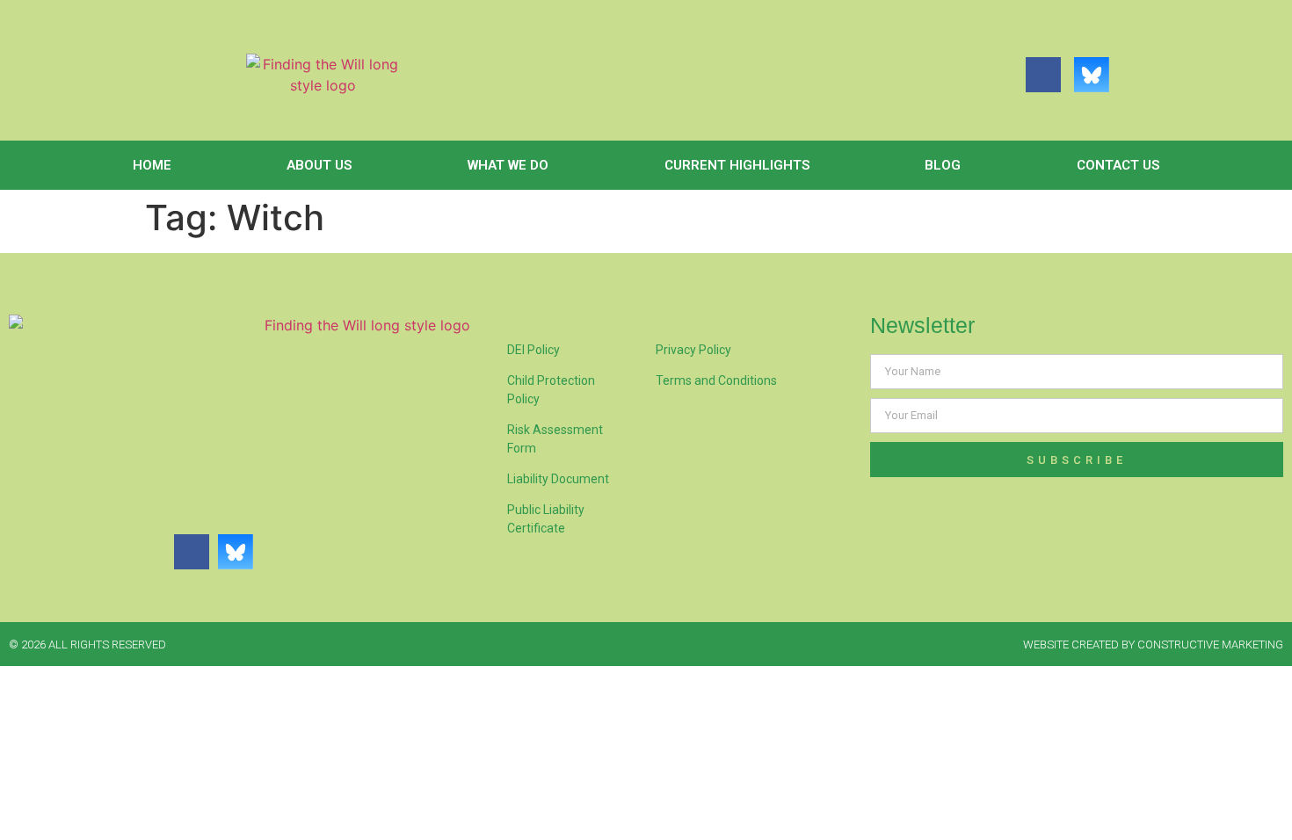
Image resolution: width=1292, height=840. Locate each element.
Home (152, 165)
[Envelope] (1140, 74)
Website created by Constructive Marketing (1153, 644)
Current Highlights (736, 165)
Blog (943, 165)
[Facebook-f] (1043, 74)
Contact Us (1118, 165)
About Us (319, 165)
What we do (508, 165)
